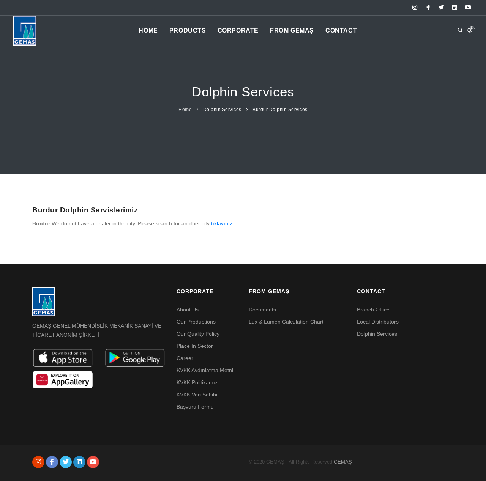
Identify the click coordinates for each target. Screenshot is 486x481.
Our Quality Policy (198, 334)
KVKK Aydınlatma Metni (205, 370)
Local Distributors (378, 322)
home (148, 30)
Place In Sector (195, 346)
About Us (188, 310)
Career (185, 358)
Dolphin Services (222, 109)
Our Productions (196, 322)
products (187, 30)
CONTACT (341, 30)
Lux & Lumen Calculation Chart (286, 322)
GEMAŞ (343, 462)
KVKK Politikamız (197, 382)
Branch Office (373, 310)
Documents (262, 310)
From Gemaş (292, 30)
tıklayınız (221, 223)
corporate (238, 30)
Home (185, 109)
